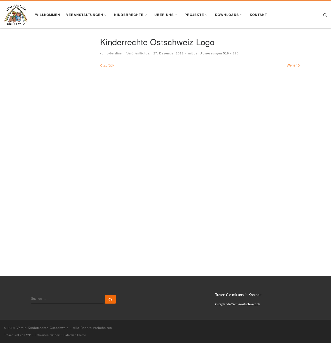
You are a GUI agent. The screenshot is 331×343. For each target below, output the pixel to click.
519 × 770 (230, 53)
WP (28, 335)
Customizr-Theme (74, 335)
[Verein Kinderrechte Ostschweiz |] (16, 13)
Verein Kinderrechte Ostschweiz (42, 327)
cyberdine (114, 53)
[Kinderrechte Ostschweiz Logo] (200, 164)
